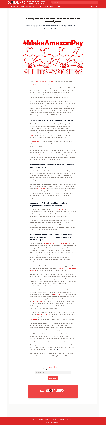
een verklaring (41, 188)
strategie (39, 6)
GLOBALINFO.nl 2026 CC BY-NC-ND (53, 422)
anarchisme (20, 6)
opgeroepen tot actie (56, 209)
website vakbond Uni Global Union (44, 82)
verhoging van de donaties (37, 84)
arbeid (35, 15)
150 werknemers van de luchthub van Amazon (57, 243)
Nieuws (53, 13)
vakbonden (75, 15)
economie (12, 6)
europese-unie (60, 6)
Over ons (62, 419)
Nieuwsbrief (70, 419)
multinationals (66, 15)
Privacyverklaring (42, 419)
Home (33, 419)
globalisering (49, 6)
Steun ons (54, 419)
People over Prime (59, 294)
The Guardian (43, 155)
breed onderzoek (42, 314)
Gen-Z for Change (38, 301)
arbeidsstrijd (30, 6)
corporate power (54, 15)
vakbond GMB (36, 141)
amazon (30, 15)
